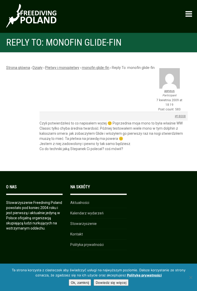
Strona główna (18, 68)
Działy (38, 68)
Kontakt (76, 234)
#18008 (180, 116)
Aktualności (79, 203)
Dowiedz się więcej (111, 282)
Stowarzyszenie (83, 224)
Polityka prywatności (87, 245)
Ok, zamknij (80, 282)
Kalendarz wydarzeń (87, 213)
